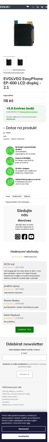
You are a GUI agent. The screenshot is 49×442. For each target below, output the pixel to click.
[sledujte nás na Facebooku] (24, 237)
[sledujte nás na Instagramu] (18, 237)
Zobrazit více (24, 329)
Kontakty (5, 402)
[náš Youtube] (31, 237)
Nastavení (24, 429)
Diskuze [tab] (27, 196)
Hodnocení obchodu (24, 251)
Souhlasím (23, 436)
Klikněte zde (10, 119)
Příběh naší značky (9, 397)
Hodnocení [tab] (17, 196)
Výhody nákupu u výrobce (12, 391)
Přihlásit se (24, 374)
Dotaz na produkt (21, 127)
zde (28, 423)
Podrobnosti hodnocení (13, 73)
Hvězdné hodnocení (10, 399)
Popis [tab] (8, 196)
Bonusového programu (28, 112)
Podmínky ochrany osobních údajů (16, 394)
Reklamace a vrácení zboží (13, 405)
